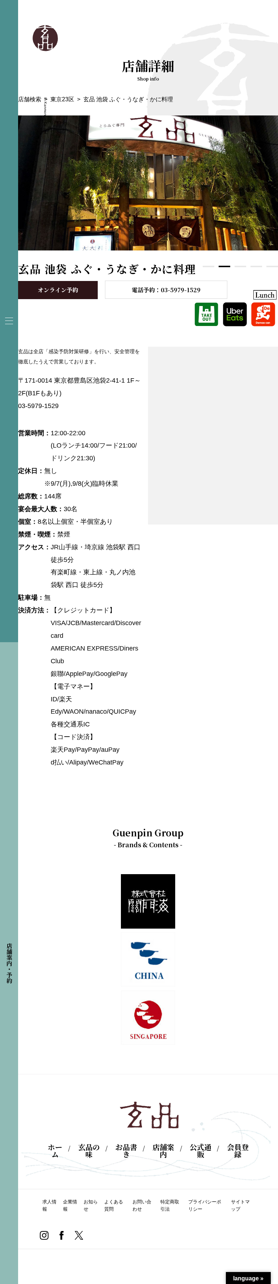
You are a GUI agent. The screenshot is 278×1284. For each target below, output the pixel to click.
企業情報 (70, 1205)
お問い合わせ (141, 1205)
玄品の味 (89, 1151)
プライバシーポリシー (204, 1205)
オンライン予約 (58, 290)
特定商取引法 (169, 1205)
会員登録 (238, 1151)
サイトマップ (240, 1205)
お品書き (126, 1151)
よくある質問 (113, 1205)
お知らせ (91, 1205)
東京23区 (62, 99)
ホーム (55, 1151)
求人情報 (49, 1205)
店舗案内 (163, 1151)
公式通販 (200, 1151)
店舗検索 (29, 99)
